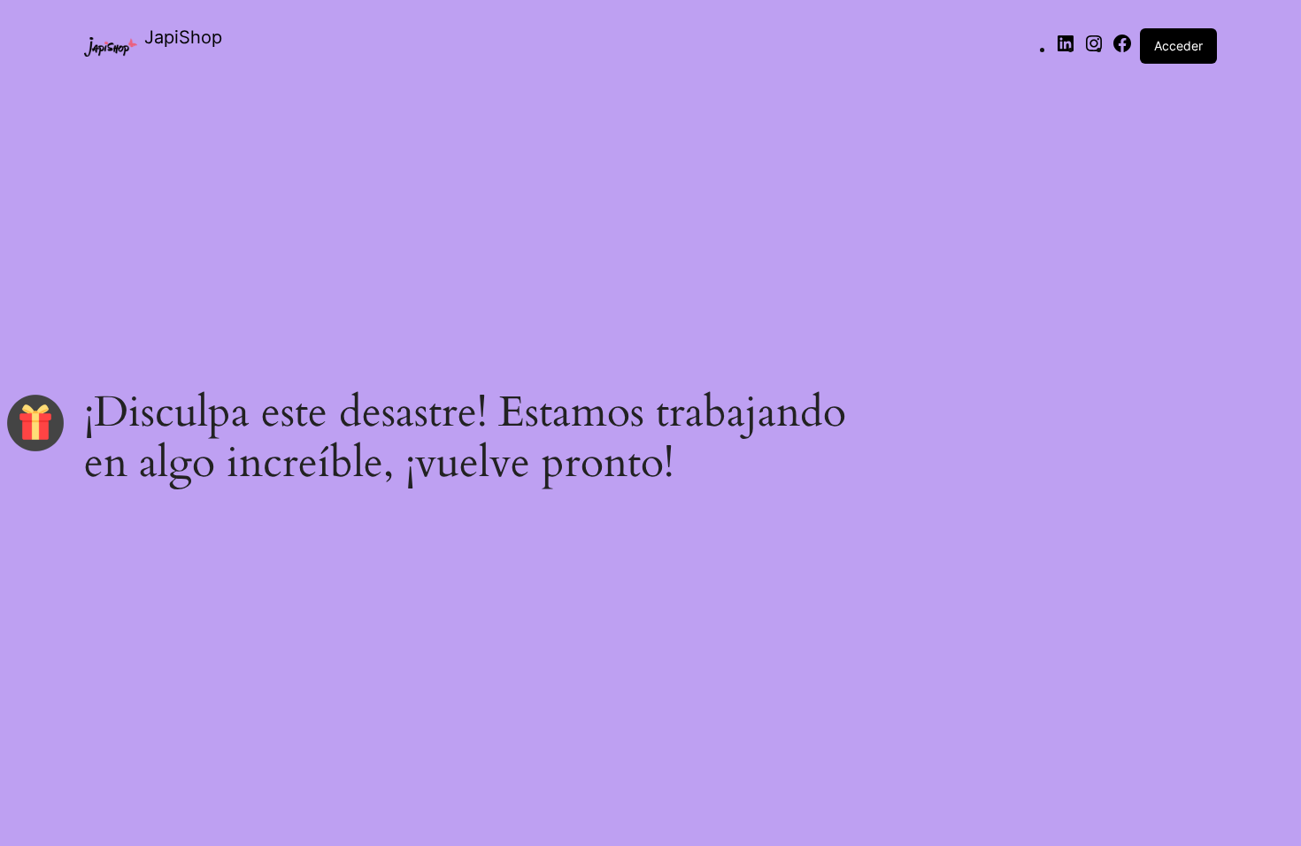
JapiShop (183, 37)
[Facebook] (1122, 49)
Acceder (1178, 45)
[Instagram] (1094, 49)
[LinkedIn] (1065, 49)
